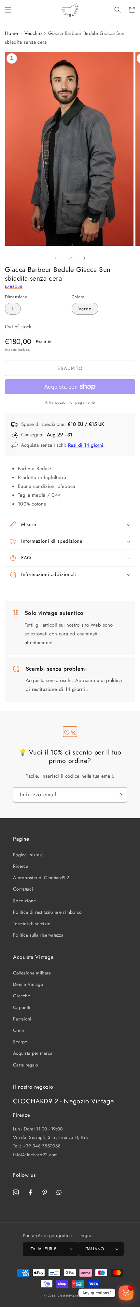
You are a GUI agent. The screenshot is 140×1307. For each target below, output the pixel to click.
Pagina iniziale (28, 854)
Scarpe (20, 1041)
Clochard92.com (69, 1296)
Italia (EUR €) (44, 1249)
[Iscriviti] (119, 794)
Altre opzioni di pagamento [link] (70, 402)
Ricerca (20, 866)
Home (11, 33)
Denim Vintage (28, 984)
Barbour (13, 286)
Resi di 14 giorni (85, 445)
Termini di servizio (32, 923)
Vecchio (33, 33)
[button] (8, 10)
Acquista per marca (32, 1053)
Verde (84, 308)
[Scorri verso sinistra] (56, 258)
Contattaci (23, 889)
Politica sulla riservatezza (38, 935)
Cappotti (21, 1007)
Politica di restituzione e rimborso (47, 912)
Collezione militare (32, 973)
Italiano (94, 1249)
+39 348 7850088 (42, 1146)
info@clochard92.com (35, 1154)
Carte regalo (25, 1065)
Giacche (21, 995)
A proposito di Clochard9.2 (41, 877)
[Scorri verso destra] (84, 258)
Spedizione (24, 900)
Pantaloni (22, 1019)
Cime (18, 1030)
